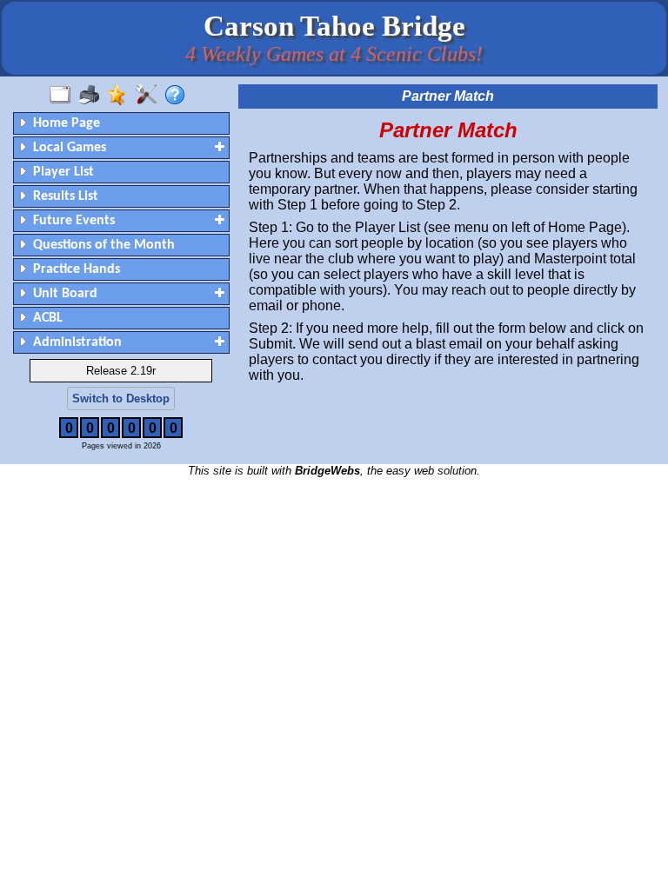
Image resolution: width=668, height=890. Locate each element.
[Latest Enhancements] (121, 95)
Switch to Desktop (121, 398)
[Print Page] (92, 95)
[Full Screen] (64, 95)
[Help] (178, 95)
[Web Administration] (150, 95)
